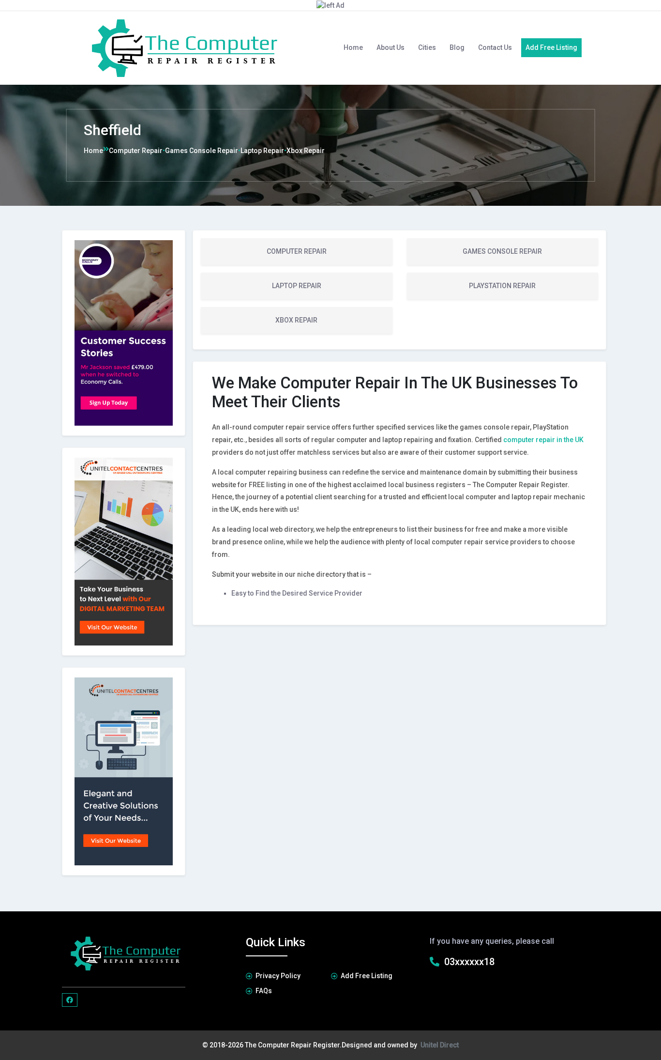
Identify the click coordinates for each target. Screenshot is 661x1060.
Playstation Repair (502, 286)
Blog (457, 47)
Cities (427, 47)
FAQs (263, 991)
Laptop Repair (262, 150)
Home (353, 47)
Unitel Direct (440, 1045)
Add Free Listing (551, 47)
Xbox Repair (305, 150)
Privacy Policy (277, 976)
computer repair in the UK (543, 440)
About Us (390, 47)
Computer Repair (136, 150)
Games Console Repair (201, 150)
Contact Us (495, 47)
